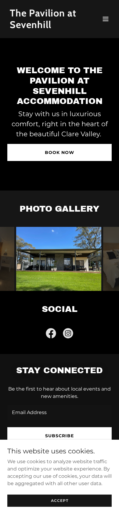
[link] (44, 26)
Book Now (59, 152)
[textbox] (59, 412)
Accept (59, 500)
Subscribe (59, 435)
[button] (105, 19)
